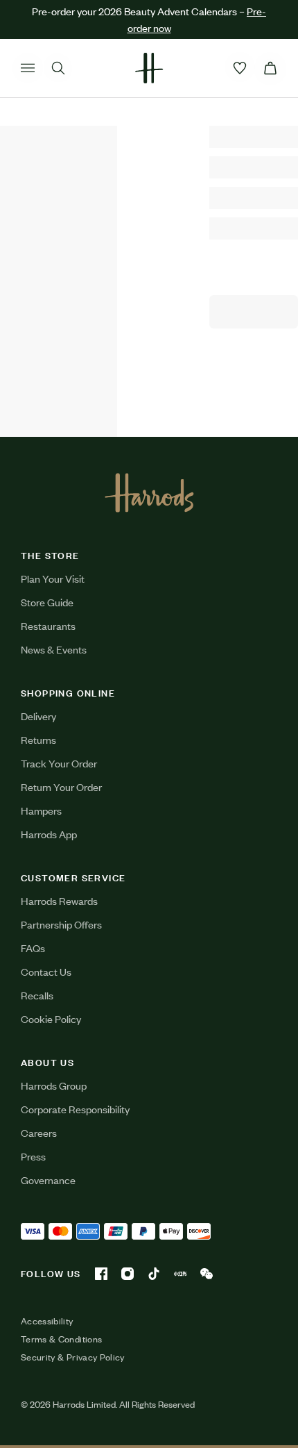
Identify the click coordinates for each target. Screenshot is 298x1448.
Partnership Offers (61, 924)
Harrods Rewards (59, 900)
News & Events (54, 649)
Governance (48, 1179)
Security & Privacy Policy (73, 1357)
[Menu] (27, 68)
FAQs (33, 947)
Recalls (37, 995)
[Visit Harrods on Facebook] (101, 1273)
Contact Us (46, 971)
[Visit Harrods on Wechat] (206, 1273)
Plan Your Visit (53, 578)
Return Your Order (61, 786)
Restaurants (48, 625)
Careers (39, 1132)
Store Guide (47, 601)
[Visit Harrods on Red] (180, 1273)
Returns (38, 739)
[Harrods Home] (149, 68)
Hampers (41, 810)
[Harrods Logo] (149, 492)
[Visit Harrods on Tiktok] (154, 1273)
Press (33, 1156)
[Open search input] (58, 68)
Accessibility (47, 1321)
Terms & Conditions (61, 1339)
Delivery (38, 715)
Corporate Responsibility (75, 1108)
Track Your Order (59, 763)
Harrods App (49, 833)
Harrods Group (54, 1085)
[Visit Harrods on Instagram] (127, 1273)
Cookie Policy (51, 1018)
